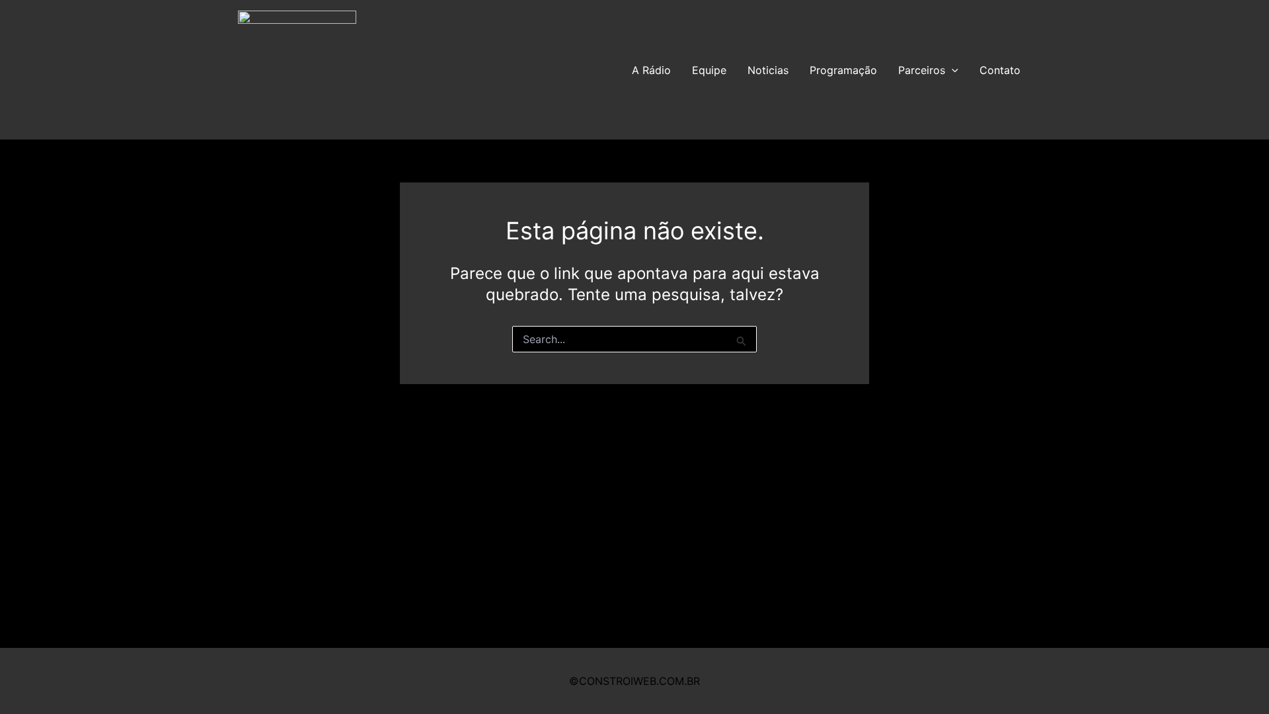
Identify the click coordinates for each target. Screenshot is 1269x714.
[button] (951, 70)
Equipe (709, 70)
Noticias (768, 70)
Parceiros (921, 70)
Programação (843, 70)
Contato (1000, 70)
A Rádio (651, 70)
